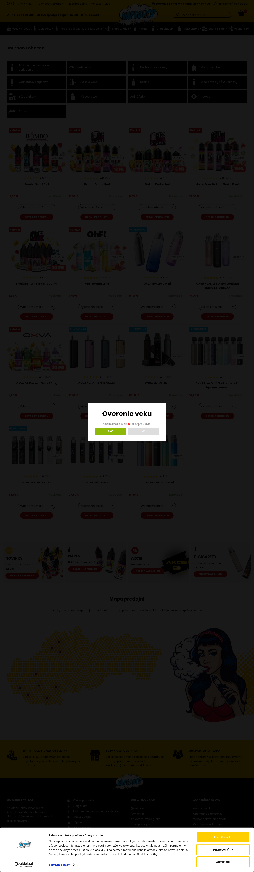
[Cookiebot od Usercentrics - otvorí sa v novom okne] (24, 865)
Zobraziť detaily (59, 864)
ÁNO (110, 431)
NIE (143, 431)
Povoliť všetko (223, 837)
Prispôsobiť (221, 849)
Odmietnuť (223, 861)
